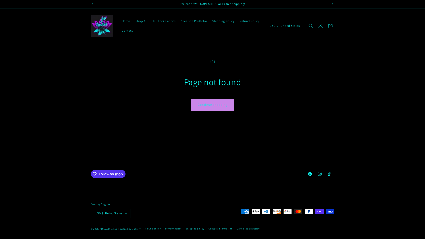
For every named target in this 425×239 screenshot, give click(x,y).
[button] (311, 26)
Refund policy (153, 228)
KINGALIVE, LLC (109, 228)
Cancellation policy (248, 228)
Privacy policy (173, 228)
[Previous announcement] (92, 4)
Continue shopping (213, 104)
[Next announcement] (333, 4)
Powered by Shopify (129, 228)
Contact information (220, 228)
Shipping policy (195, 228)
